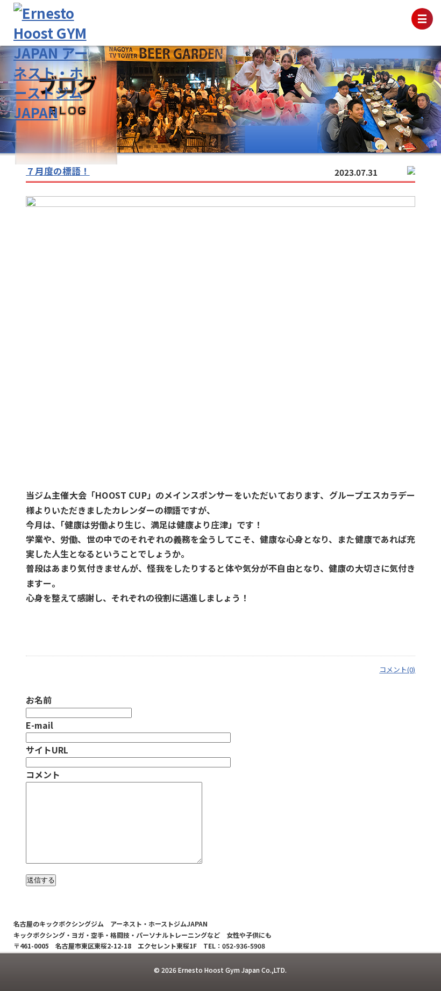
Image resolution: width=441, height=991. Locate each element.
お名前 (39, 699)
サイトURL (47, 749)
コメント (43, 774)
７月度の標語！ (58, 170)
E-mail (39, 725)
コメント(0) (397, 669)
